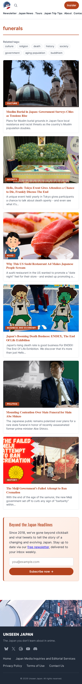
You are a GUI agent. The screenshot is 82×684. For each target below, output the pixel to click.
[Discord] (35, 648)
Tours (38, 13)
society (64, 46)
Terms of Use (36, 666)
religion (23, 46)
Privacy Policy (12, 666)
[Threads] (21, 648)
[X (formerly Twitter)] (13, 648)
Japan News (25, 13)
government (12, 52)
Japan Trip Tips (53, 13)
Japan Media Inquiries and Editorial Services (45, 658)
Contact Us (56, 666)
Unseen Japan (18, 634)
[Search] (15, 5)
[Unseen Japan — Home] (7, 5)
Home (7, 658)
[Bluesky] (6, 648)
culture (9, 46)
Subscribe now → (41, 571)
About (68, 13)
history (50, 46)
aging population (35, 52)
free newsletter (38, 547)
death (37, 46)
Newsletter (10, 13)
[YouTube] (28, 648)
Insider (71, 5)
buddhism (56, 52)
